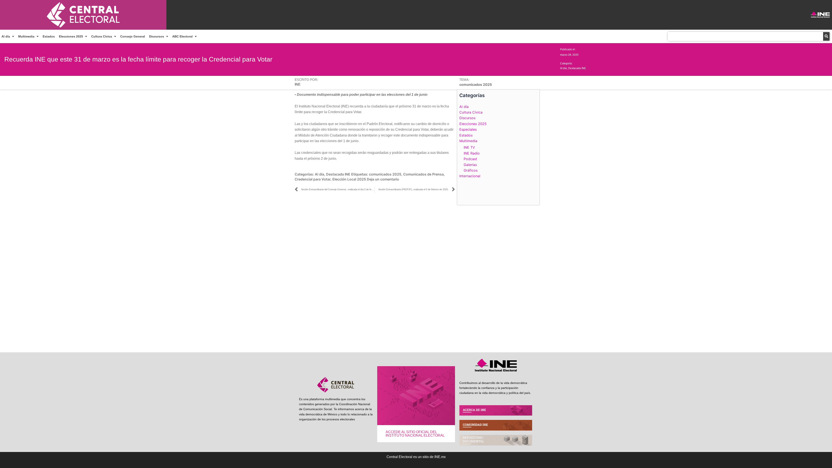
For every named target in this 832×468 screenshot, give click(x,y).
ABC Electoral (182, 36)
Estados (49, 36)
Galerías (470, 164)
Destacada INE (577, 68)
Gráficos (471, 170)
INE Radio (472, 153)
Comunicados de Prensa (423, 174)
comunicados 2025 (385, 174)
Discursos (156, 36)
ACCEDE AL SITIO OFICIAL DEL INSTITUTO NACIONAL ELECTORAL (415, 433)
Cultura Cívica (101, 36)
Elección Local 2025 (349, 179)
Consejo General (132, 36)
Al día (6, 36)
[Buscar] (826, 36)
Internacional (469, 176)
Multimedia (26, 36)
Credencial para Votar (312, 179)
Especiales (468, 129)
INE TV (469, 147)
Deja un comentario (383, 179)
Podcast (470, 159)
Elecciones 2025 (71, 36)
